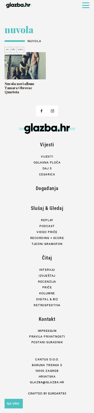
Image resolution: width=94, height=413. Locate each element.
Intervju (47, 269)
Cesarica (47, 174)
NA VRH (13, 404)
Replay (47, 220)
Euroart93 (57, 393)
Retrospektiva (47, 305)
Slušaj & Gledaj (47, 208)
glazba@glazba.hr (47, 382)
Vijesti (47, 145)
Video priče (47, 232)
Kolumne (47, 293)
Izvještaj (47, 275)
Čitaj (47, 258)
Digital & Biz (47, 299)
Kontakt (47, 319)
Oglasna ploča (47, 162)
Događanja (47, 188)
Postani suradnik (47, 342)
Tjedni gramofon (47, 244)
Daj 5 (47, 168)
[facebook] (41, 110)
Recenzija (47, 281)
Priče (47, 287)
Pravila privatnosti (47, 336)
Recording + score (47, 238)
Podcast (47, 226)
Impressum (47, 331)
